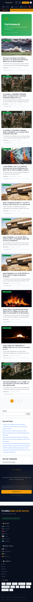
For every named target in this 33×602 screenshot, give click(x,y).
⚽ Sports (4, 549)
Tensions (15, 583)
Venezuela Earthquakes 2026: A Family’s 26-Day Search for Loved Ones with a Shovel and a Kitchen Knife (16, 383)
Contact (3, 566)
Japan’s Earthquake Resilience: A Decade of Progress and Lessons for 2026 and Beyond (16, 203)
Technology (14, 7)
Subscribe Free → (16, 492)
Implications (22, 583)
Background (5, 590)
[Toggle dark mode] (19, 2)
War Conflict (5, 7)
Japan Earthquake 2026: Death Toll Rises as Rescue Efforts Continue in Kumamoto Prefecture (16, 275)
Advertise (3, 569)
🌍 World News (5, 541)
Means (28, 587)
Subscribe (25, 2)
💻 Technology (5, 526)
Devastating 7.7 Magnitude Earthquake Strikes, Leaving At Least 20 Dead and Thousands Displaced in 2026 (14, 95)
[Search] (16, 2)
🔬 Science (5, 534)
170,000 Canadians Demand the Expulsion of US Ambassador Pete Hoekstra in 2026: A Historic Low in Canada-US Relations (16, 450)
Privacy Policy (4, 571)
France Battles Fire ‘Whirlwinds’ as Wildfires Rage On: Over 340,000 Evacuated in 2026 (16, 347)
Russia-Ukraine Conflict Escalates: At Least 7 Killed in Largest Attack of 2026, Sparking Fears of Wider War (16, 433)
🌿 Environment (6, 539)
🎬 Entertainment (6, 551)
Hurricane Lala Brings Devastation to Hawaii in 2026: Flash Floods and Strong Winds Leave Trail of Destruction (15, 59)
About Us (3, 564)
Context (22, 587)
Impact (8, 583)
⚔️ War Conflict (5, 529)
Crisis (3, 583)
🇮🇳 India (4, 554)
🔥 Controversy (6, 556)
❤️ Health (4, 531)
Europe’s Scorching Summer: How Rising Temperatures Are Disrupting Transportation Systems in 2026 (15, 427)
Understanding (5, 587)
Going (12, 587)
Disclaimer (3, 574)
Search (5, 411)
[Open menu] (31, 3)
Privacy (2, 599)
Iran (17, 587)
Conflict (28, 583)
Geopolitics (23, 7)
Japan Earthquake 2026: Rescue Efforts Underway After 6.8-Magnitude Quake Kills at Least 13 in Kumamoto (16, 238)
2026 (11, 590)
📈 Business (5, 536)
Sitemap (3, 576)
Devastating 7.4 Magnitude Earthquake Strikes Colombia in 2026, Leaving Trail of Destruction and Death (16, 132)
